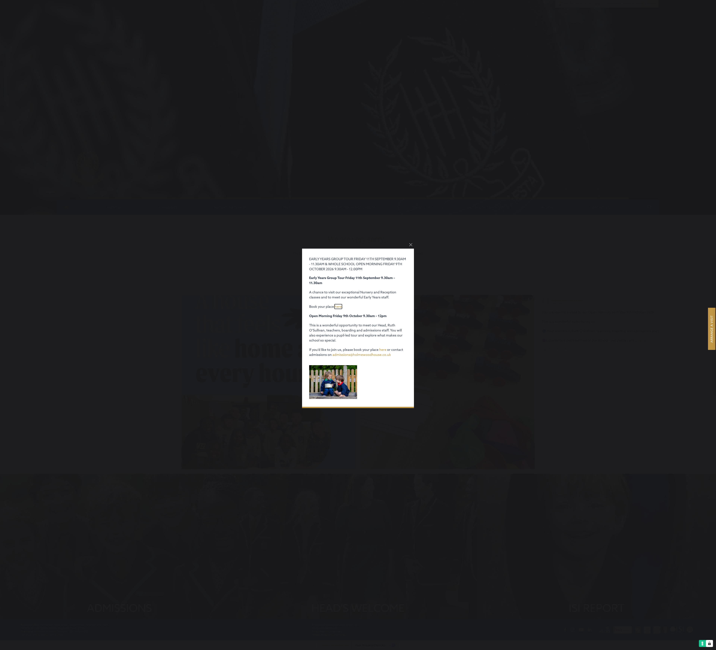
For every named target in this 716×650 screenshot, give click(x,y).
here (338, 306)
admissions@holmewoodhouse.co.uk (361, 355)
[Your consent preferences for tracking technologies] (709, 643)
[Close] (411, 245)
